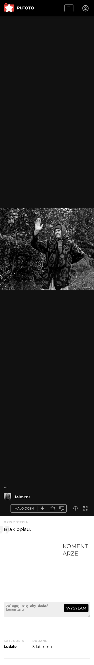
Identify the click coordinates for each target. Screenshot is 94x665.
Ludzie (10, 646)
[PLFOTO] (19, 8)
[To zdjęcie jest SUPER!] (43, 508)
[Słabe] (62, 508)
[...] (7, 497)
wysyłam (76, 608)
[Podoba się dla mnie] (52, 508)
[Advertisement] (33, 570)
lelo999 (22, 496)
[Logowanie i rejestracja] (85, 8)
